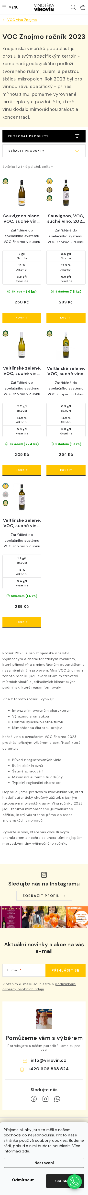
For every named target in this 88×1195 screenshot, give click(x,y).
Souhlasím (65, 1181)
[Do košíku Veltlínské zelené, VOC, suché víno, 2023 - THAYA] (21, 622)
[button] (74, 1181)
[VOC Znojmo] (21, 192)
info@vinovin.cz (48, 1060)
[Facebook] (34, 1099)
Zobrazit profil (41, 896)
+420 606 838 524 (48, 1069)
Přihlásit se (65, 970)
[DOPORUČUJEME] (44, 150)
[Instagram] (45, 1099)
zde (25, 1151)
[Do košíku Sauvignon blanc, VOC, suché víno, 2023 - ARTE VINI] (21, 318)
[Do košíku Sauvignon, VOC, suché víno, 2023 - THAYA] (66, 318)
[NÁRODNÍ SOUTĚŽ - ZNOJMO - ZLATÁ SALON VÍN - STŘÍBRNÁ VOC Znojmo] (21, 497)
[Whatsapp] (57, 1099)
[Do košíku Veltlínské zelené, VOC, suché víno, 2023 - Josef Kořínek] (21, 470)
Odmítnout (23, 1179)
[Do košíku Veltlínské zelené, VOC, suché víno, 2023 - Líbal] (66, 470)
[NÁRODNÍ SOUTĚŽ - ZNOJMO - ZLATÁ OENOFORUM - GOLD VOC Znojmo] (66, 192)
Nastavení (44, 1162)
